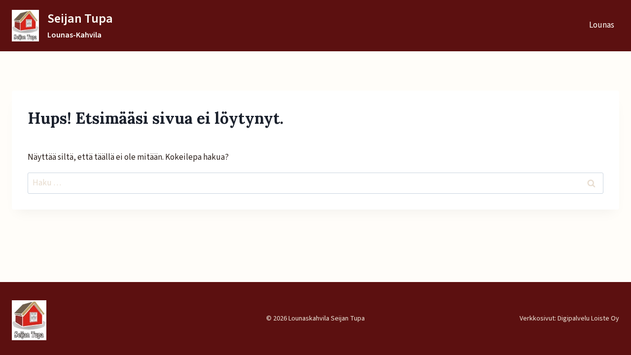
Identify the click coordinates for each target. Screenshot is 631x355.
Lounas (601, 25)
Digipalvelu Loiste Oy (588, 318)
